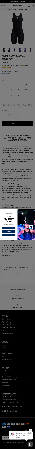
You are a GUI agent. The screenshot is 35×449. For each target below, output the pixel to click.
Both (9, 235)
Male (9, 228)
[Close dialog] (34, 210)
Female (9, 231)
